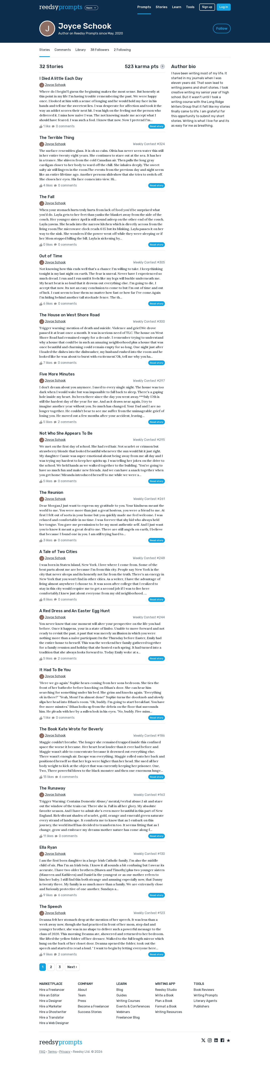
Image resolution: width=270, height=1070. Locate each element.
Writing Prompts (206, 995)
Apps (89, 7)
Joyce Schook (55, 85)
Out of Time (50, 256)
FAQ (42, 1052)
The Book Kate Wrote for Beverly (71, 729)
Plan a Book (163, 1001)
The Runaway (52, 788)
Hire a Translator (51, 1017)
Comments (63, 50)
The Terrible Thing (56, 137)
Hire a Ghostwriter (52, 1012)
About (82, 990)
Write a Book (164, 995)
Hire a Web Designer (54, 1023)
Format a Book (166, 1006)
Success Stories (90, 1012)
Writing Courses (128, 1001)
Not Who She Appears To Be (66, 433)
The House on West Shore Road (69, 315)
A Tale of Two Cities (58, 551)
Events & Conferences (133, 1006)
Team (82, 995)
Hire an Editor (49, 995)
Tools (190, 7)
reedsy (60, 7)
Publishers (201, 1006)
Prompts (144, 7)
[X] (203, 1040)
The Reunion (51, 492)
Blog (119, 990)
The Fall (46, 196)
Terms (52, 1052)
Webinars (123, 1012)
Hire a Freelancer (51, 990)
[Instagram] (209, 1040)
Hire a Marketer (50, 1006)
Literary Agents (205, 1001)
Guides (121, 995)
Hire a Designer (50, 1001)
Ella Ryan (48, 847)
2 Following (122, 50)
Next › (72, 967)
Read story (156, 126)
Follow (222, 28)
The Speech (50, 906)
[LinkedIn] (216, 1040)
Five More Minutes (57, 374)
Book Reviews (204, 990)
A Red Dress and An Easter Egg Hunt (74, 610)
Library (81, 50)
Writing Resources (168, 1012)
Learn (176, 7)
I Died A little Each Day (60, 78)
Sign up (207, 7)
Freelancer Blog (128, 1017)
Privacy (64, 1052)
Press (82, 1001)
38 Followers (100, 50)
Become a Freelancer (93, 1006)
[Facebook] (222, 1040)
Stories (161, 7)
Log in (223, 7)
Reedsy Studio (166, 990)
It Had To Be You (55, 669)
